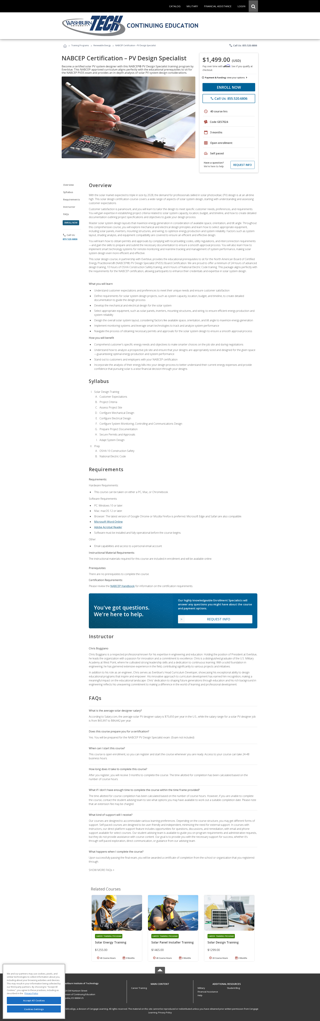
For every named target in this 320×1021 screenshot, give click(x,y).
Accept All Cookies (34, 1000)
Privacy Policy (165, 1012)
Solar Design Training (223, 942)
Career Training (139, 987)
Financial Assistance (208, 991)
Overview (68, 184)
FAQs (66, 214)
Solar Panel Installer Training (172, 942)
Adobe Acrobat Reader (108, 527)
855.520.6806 (70, 239)
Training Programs (80, 45)
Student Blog (233, 987)
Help (200, 995)
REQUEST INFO (242, 165)
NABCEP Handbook (122, 586)
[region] (34, 991)
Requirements (71, 199)
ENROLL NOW (229, 87)
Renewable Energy (102, 45)
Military (201, 987)
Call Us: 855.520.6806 (243, 45)
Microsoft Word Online (108, 522)
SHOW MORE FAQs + (101, 870)
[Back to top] (160, 983)
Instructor (69, 206)
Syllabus (68, 192)
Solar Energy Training (110, 942)
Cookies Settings (34, 1008)
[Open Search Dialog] (253, 6)
